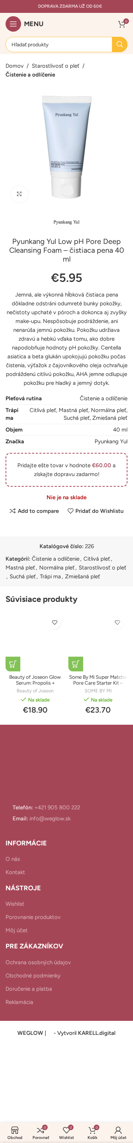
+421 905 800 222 (56, 807)
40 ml (120, 429)
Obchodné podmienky (33, 975)
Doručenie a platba (29, 989)
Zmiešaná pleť (109, 418)
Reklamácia (19, 1002)
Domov (15, 66)
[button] (13, 664)
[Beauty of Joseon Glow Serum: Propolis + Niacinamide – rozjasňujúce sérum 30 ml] (35, 642)
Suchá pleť (77, 418)
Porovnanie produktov (33, 917)
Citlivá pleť (43, 410)
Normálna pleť (108, 410)
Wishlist (15, 904)
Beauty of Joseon (35, 690)
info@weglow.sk (49, 818)
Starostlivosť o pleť (55, 66)
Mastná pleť (73, 410)
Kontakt (15, 872)
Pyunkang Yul (111, 441)
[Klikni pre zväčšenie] (19, 194)
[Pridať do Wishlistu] (54, 622)
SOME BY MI (98, 690)
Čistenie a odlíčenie (30, 74)
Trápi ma (50, 576)
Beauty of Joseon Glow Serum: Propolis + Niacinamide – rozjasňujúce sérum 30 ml (35, 686)
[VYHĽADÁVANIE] (119, 44)
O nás (13, 859)
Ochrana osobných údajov (38, 962)
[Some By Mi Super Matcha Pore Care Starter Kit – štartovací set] (97, 642)
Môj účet (17, 930)
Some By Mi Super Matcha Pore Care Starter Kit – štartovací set (98, 683)
